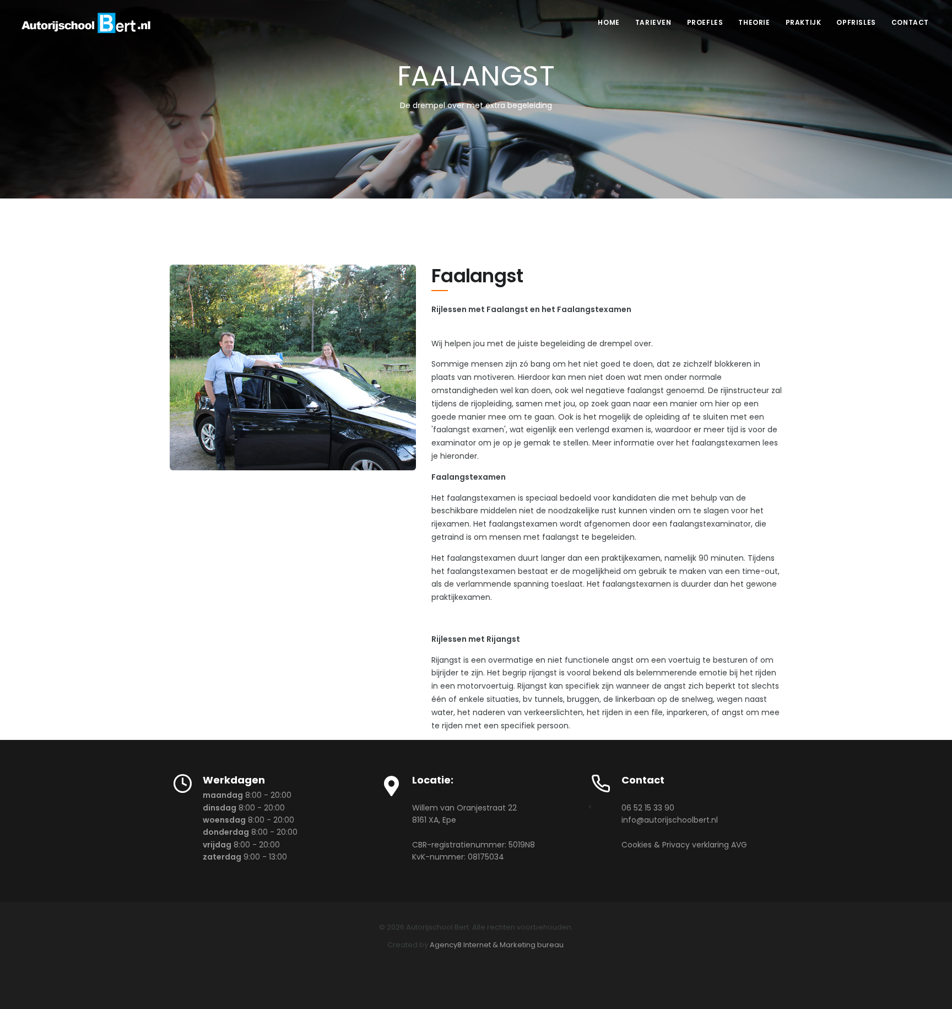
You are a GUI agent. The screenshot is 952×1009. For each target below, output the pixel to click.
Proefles (705, 22)
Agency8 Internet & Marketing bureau (497, 945)
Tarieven (653, 22)
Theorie (754, 22)
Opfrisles (855, 22)
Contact (910, 22)
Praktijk (803, 22)
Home (608, 22)
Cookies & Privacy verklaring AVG (684, 844)
